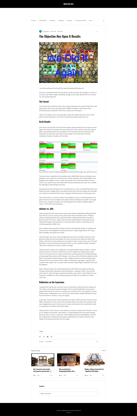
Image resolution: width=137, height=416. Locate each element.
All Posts (33, 20)
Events (41, 331)
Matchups (61, 20)
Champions (52, 20)
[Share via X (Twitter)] (44, 336)
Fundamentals (42, 20)
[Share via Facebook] (40, 336)
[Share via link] (51, 336)
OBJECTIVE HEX (69, 4)
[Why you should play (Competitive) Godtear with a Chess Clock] (68, 359)
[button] (103, 20)
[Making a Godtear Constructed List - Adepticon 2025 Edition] (94, 359)
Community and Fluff (80, 20)
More (90, 20)
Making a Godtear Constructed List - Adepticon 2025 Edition (94, 370)
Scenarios (69, 20)
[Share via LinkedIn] (47, 336)
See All (104, 350)
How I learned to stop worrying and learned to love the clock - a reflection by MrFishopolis (42, 370)
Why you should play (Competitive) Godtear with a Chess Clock (67, 370)
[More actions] (97, 31)
